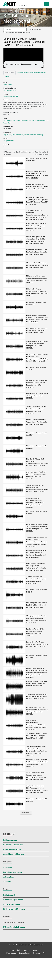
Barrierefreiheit (24, 953)
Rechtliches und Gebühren (14, 909)
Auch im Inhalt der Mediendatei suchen (17, 32)
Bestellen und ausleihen (13, 845)
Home (12, 950)
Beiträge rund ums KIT (10, 96)
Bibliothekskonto (10, 840)
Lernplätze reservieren (12, 872)
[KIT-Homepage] (9, 3)
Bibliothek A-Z (9, 895)
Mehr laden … (26, 812)
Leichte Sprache (23, 950)
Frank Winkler (8, 84)
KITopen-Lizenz (8, 140)
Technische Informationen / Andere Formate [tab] (31, 72)
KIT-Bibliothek (22, 5)
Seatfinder (7, 868)
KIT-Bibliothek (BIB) (9, 90)
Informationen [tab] (9, 72)
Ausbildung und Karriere (13, 854)
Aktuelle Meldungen (11, 904)
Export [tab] (7, 76)
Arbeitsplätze (8, 877)
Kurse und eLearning (12, 849)
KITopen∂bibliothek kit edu (14, 927)
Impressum (37, 950)
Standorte (7, 882)
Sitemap (36, 953)
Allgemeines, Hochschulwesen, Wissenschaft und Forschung (23, 135)
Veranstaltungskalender (13, 900)
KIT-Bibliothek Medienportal (17, 18)
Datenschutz (11, 953)
